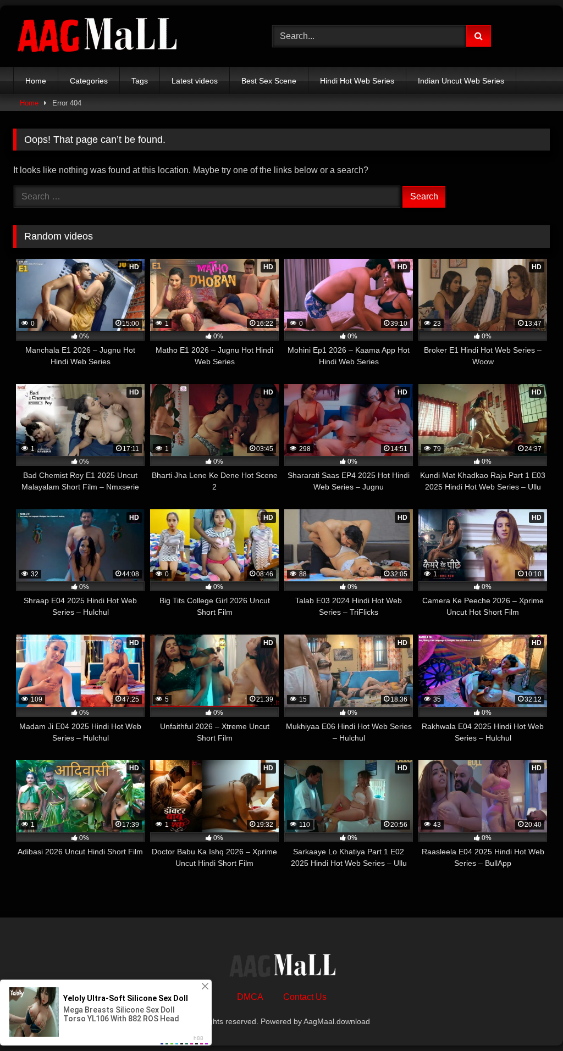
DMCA (250, 997)
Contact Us (305, 997)
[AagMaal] (281, 967)
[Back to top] (529, 1018)
